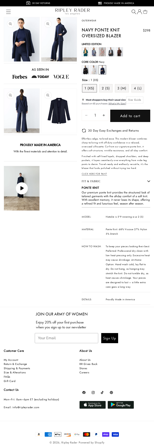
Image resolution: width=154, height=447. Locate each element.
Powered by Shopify (91, 442)
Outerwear (89, 20)
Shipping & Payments (17, 368)
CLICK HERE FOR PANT (94, 173)
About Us (85, 360)
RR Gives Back (88, 364)
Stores (83, 368)
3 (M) (122, 88)
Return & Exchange (15, 364)
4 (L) (138, 88)
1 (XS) (89, 88)
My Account (11, 360)
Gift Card (10, 381)
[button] (8, 11)
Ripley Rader (69, 442)
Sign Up (109, 338)
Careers (84, 372)
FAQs (7, 377)
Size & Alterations (15, 372)
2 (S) (106, 88)
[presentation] (2, 4)
